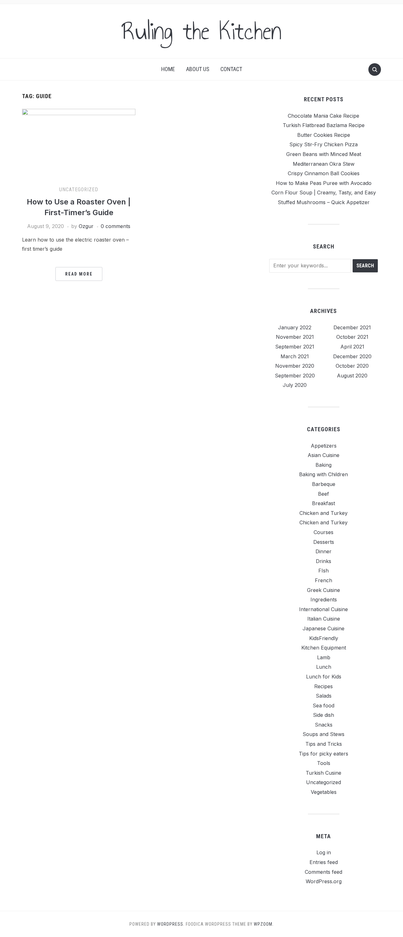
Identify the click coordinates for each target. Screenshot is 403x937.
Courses (323, 532)
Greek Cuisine (323, 590)
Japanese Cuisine (323, 628)
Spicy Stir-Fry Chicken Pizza (323, 144)
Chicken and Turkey (323, 513)
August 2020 (352, 375)
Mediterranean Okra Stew (324, 164)
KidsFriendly (323, 638)
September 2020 (295, 375)
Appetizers (324, 446)
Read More (79, 273)
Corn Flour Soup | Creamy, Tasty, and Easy (323, 192)
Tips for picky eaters (323, 753)
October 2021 (352, 337)
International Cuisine (323, 609)
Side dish (323, 715)
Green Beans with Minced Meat (323, 154)
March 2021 (295, 356)
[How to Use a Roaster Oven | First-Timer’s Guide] (78, 144)
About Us (197, 69)
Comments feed (323, 872)
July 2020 (295, 385)
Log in (323, 852)
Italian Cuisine (323, 619)
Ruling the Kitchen (201, 31)
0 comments (115, 226)
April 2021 (352, 346)
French (323, 580)
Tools (323, 763)
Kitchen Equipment (323, 647)
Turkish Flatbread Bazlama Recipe (324, 125)
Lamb (323, 657)
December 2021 (352, 327)
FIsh (323, 570)
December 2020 (352, 356)
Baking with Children (323, 474)
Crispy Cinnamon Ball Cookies (324, 173)
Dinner (323, 551)
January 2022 (294, 327)
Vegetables (324, 792)
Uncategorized (78, 189)
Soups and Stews (323, 734)
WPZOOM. (264, 924)
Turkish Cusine (323, 773)
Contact (231, 69)
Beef (323, 494)
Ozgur (86, 226)
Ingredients (323, 599)
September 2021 (294, 346)
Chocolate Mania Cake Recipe (323, 116)
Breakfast (323, 503)
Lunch (323, 667)
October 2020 (352, 366)
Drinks (323, 561)
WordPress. (170, 924)
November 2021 (295, 337)
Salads (324, 696)
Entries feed (323, 862)
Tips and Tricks (323, 744)
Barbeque (323, 484)
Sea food (323, 705)
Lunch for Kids (323, 676)
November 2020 (294, 366)
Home (168, 69)
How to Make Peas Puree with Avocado (324, 183)
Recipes (323, 686)
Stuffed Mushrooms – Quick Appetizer (324, 202)
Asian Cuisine (323, 455)
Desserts (323, 542)
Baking (323, 465)
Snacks (323, 725)
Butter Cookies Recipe (323, 135)
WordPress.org (324, 881)
